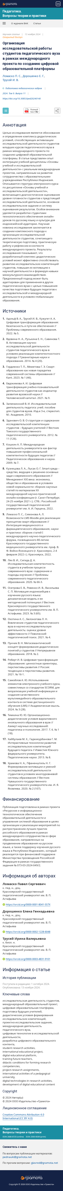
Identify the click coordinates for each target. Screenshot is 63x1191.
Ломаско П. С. (12, 76)
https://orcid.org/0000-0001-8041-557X (28, 904)
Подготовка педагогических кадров (23, 88)
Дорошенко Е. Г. (33, 76)
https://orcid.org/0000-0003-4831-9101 (28, 959)
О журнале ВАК (19, 23)
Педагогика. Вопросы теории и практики (22, 1130)
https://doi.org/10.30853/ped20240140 (22, 98)
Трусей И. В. (11, 80)
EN (58, 3)
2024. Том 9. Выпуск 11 (14, 93)
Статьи (37, 23)
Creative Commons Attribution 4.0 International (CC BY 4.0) (23, 1116)
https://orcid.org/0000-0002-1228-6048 (28, 931)
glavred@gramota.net (44, 1163)
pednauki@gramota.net (17, 1157)
